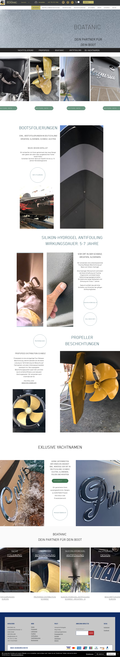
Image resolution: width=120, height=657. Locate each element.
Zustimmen (111, 654)
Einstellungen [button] (90, 654)
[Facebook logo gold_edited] (68, 2)
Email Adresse (80, 629)
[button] (77, 2)
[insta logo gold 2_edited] (63, 2)
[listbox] (88, 2)
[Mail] (72, 2)
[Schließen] (118, 654)
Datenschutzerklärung (17, 655)
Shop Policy (57, 629)
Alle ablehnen (100, 654)
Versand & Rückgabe (60, 627)
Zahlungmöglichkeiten (60, 632)
